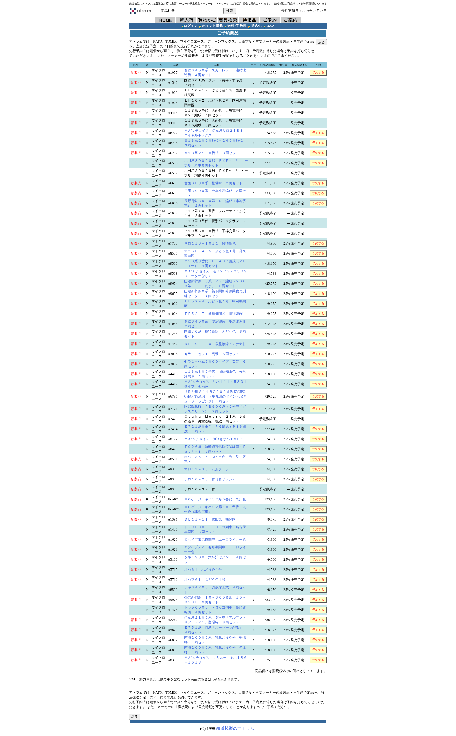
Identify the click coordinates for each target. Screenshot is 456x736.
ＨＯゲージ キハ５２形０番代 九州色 (218, 499)
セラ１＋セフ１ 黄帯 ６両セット (213, 354)
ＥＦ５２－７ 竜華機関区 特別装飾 (216, 314)
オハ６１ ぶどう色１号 (206, 570)
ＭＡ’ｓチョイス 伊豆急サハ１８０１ (217, 439)
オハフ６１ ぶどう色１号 (208, 580)
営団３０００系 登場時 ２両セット (215, 183)
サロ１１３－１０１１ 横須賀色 (213, 243)
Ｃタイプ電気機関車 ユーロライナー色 (218, 539)
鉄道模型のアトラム (235, 728)
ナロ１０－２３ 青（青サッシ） (213, 479)
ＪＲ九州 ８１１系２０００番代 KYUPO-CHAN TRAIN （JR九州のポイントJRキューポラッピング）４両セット (215, 396)
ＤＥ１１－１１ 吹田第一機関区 (213, 519)
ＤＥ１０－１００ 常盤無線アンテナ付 (218, 344)
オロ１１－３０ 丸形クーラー (211, 469)
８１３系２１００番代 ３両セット (213, 153)
